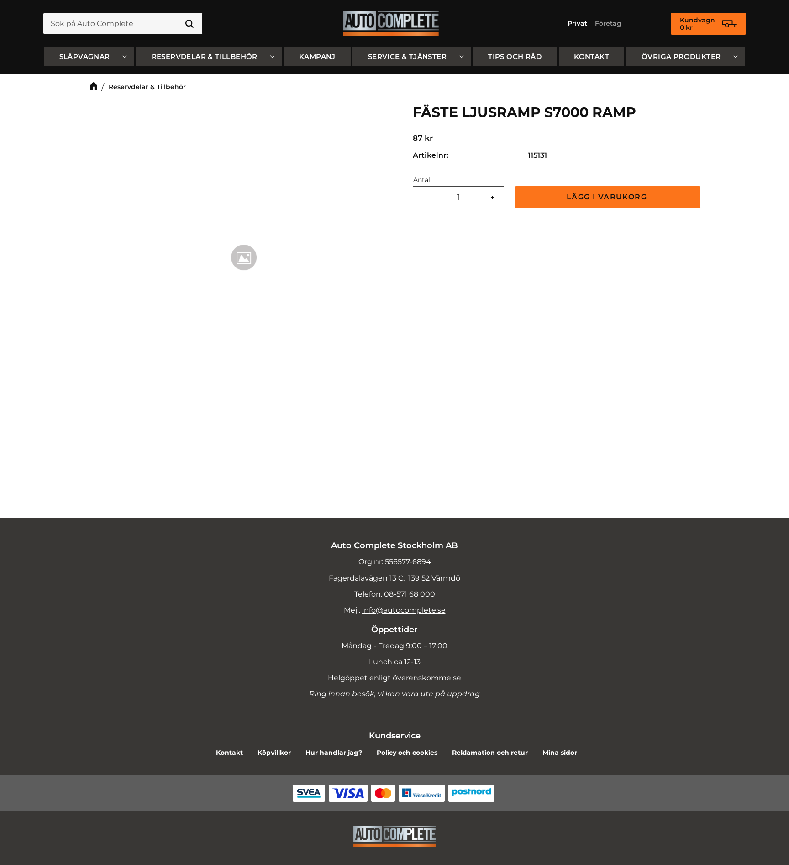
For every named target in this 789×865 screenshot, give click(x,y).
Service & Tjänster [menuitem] (407, 56)
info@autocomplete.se (404, 610)
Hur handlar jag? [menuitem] (333, 752)
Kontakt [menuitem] (591, 56)
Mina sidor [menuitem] (559, 752)
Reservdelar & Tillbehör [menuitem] (205, 56)
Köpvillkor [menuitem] (274, 752)
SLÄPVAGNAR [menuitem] (84, 56)
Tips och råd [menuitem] (515, 56)
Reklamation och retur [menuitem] (490, 752)
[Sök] (189, 23)
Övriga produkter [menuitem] (681, 56)
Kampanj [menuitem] (317, 56)
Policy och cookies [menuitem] (407, 752)
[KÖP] (607, 197)
